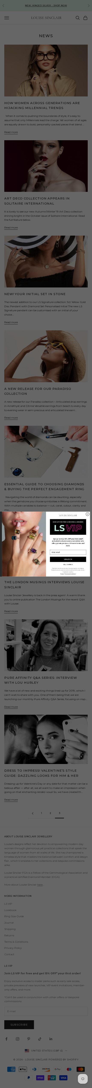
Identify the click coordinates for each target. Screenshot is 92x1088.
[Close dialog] (87, 514)
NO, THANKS (68, 564)
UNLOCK (68, 559)
